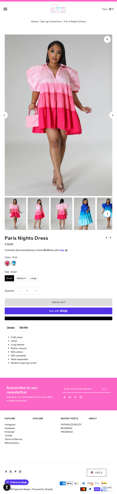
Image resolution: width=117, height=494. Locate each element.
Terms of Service (13, 439)
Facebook (10, 428)
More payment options (58, 318)
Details (10, 327)
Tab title (23, 327)
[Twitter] (70, 398)
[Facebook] (64, 398)
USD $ (98, 472)
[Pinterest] (75, 398)
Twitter (8, 435)
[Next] (112, 115)
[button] (7, 487)
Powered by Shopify (42, 489)
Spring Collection (51, 21)
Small (9, 278)
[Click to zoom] (107, 39)
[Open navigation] (22, 9)
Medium (21, 278)
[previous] (106, 237)
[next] (110, 237)
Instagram (10, 424)
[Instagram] (81, 398)
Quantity (9, 290)
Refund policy (12, 442)
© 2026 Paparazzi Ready (18, 489)
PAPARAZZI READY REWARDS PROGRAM (71, 428)
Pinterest (9, 431)
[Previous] (4, 115)
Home (34, 21)
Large (33, 278)
